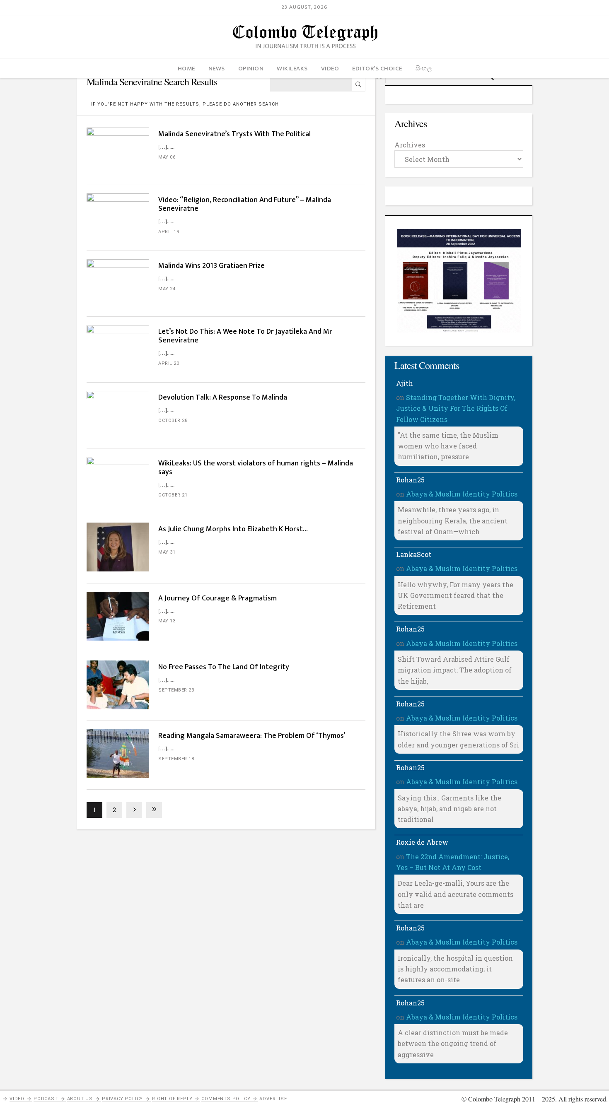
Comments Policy (225, 1098)
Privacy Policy (122, 1098)
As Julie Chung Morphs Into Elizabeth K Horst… (233, 529)
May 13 (166, 621)
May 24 (166, 289)
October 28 (172, 420)
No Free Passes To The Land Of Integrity (223, 667)
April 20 (168, 363)
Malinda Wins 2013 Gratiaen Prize (211, 266)
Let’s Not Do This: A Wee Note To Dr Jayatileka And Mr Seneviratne (245, 336)
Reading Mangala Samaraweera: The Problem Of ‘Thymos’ (251, 736)
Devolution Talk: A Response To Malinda (222, 397)
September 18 (176, 759)
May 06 (166, 157)
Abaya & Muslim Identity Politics (461, 493)
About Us (80, 1098)
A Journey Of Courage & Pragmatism (217, 598)
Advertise (273, 1098)
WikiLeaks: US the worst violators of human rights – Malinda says (255, 467)
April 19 (168, 231)
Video (17, 1098)
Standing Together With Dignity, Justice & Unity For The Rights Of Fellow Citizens (455, 408)
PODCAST (46, 1098)
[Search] (358, 84)
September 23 (176, 690)
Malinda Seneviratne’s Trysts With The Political (234, 134)
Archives (409, 144)
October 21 (172, 495)
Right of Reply (172, 1098)
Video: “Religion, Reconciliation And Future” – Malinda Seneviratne (244, 204)
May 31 (166, 552)
